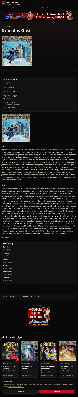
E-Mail (37, 297)
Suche (44, 8)
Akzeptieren (57, 391)
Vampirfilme (31, 8)
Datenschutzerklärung (16, 387)
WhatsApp (13, 297)
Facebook (24, 297)
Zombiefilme (22, 8)
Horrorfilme (12, 8)
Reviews (4, 8)
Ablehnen (21, 391)
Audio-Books (7, 26)
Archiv (38, 8)
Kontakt (49, 8)
